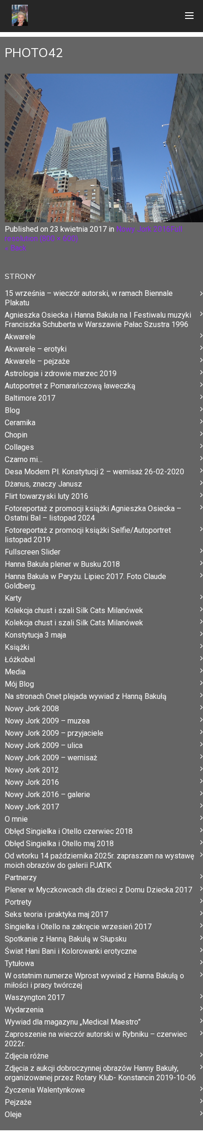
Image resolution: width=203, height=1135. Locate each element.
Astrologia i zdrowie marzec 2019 (61, 373)
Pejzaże (18, 1102)
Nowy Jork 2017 (32, 806)
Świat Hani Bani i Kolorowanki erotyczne (71, 951)
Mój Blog (19, 684)
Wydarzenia (24, 1009)
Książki (17, 647)
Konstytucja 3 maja (35, 635)
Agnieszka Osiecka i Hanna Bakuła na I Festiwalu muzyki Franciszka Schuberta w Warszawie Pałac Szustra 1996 (98, 320)
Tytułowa (19, 963)
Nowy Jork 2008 (32, 708)
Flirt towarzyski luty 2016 (46, 496)
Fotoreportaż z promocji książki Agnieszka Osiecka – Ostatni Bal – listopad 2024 (93, 513)
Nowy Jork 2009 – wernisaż (51, 757)
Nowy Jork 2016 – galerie (47, 794)
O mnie (16, 819)
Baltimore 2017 (30, 398)
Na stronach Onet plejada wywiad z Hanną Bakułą (86, 696)
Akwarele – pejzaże (37, 361)
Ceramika (20, 422)
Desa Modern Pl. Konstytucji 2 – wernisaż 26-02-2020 (94, 471)
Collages (19, 447)
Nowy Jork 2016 (143, 229)
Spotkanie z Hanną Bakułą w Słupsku (66, 938)
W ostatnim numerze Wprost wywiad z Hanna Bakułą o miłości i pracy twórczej (94, 980)
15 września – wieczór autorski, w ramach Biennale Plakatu (89, 298)
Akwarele (20, 336)
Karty (13, 598)
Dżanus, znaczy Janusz (43, 483)
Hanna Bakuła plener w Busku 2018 (62, 564)
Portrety (18, 902)
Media (15, 671)
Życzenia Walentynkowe (45, 1089)
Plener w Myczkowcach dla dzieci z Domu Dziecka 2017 (98, 889)
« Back (15, 248)
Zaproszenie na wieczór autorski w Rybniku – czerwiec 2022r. (96, 1039)
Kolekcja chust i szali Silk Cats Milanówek (74, 610)
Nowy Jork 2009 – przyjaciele (54, 733)
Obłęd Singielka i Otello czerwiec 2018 (69, 831)
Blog (12, 410)
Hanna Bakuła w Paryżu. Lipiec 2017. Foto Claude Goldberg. (85, 581)
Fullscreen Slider (32, 551)
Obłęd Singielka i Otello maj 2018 (59, 843)
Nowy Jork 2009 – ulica (44, 745)
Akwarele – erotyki (36, 349)
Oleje (13, 1114)
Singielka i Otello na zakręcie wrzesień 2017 (78, 926)
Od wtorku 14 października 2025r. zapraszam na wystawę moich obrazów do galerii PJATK (99, 860)
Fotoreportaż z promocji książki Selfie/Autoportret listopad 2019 (88, 535)
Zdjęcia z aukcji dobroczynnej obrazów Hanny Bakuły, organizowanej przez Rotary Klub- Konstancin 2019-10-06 (100, 1073)
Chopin (16, 434)
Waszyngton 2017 (35, 997)
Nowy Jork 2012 (32, 769)
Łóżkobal (20, 659)
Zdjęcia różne (27, 1055)
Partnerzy (21, 877)
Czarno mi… (23, 459)
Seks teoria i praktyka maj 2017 (56, 914)
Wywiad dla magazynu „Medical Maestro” (73, 1021)
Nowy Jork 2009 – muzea (47, 720)
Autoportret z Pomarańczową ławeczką (70, 385)
